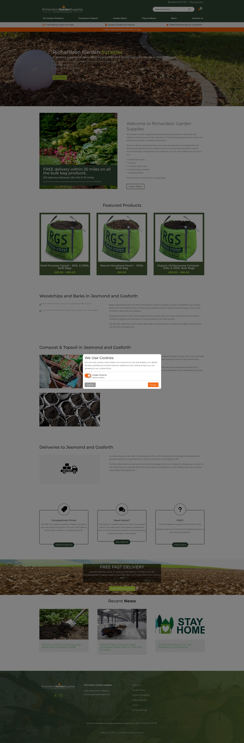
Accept (153, 385)
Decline (90, 385)
